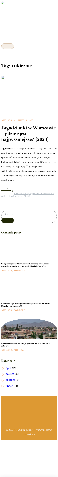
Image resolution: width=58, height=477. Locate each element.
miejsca (7, 120)
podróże (19, 270)
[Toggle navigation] (7, 46)
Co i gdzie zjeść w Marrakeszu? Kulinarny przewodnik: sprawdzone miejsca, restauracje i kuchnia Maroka (25, 265)
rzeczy (9, 385)
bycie (8, 368)
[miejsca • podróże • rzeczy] (29, 3)
